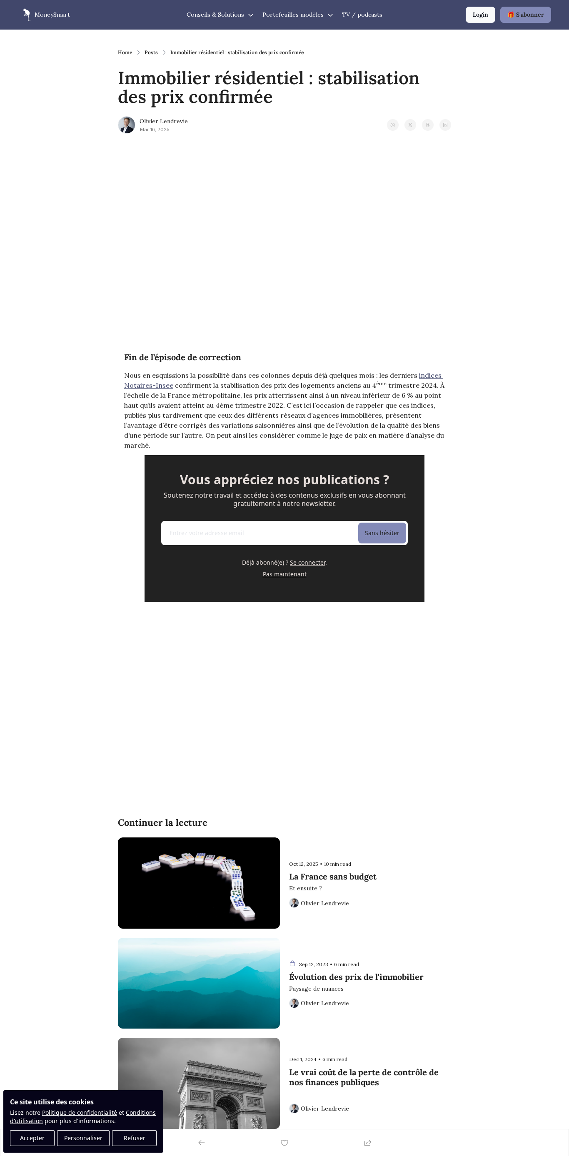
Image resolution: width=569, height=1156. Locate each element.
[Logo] (24, 15)
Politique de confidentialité (79, 1112)
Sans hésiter (382, 533)
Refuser (134, 1138)
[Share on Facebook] (393, 125)
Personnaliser (83, 1138)
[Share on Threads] (428, 125)
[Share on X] (410, 125)
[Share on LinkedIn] (445, 125)
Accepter (32, 1138)
